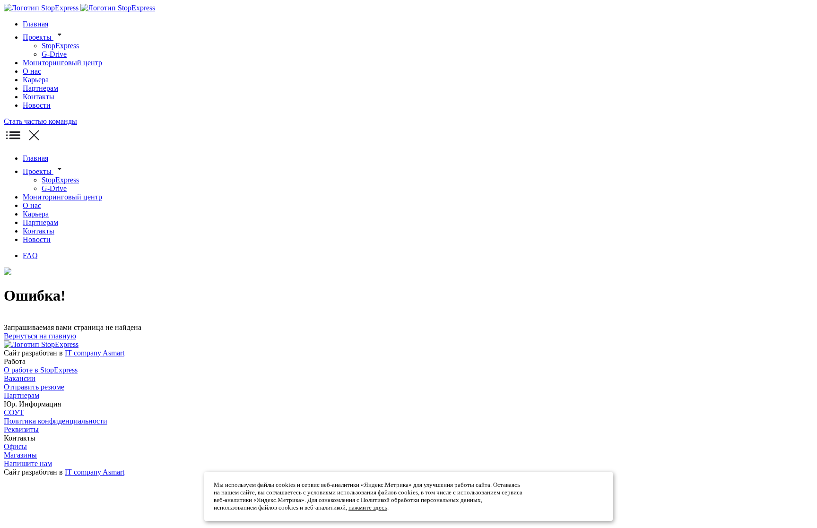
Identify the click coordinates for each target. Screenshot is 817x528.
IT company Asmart (94, 353)
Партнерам (21, 395)
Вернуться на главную (40, 336)
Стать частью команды (40, 121)
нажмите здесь (367, 507)
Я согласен (568, 496)
